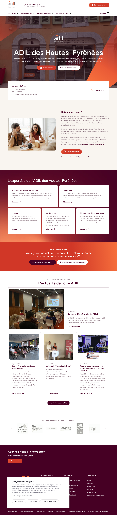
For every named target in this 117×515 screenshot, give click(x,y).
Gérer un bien (92, 493)
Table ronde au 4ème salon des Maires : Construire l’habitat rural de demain (92, 368)
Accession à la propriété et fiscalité (25, 190)
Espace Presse (41, 511)
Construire (91, 486)
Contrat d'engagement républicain (97, 511)
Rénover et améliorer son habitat (92, 213)
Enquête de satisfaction (27, 511)
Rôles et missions (73, 152)
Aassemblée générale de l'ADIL (83, 314)
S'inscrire (14, 461)
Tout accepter (19, 501)
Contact (50, 511)
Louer (89, 480)
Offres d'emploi (12, 511)
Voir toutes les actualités (58, 403)
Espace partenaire (100, 5)
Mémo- (70, 495)
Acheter (90, 483)
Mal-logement (51, 213)
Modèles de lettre (70, 492)
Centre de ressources (71, 485)
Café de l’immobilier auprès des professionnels (23, 367)
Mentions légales (60, 511)
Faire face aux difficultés (95, 496)
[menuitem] (104, 13)
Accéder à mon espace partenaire (73, 262)
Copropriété (67, 190)
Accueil (10, 20)
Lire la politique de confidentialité (22, 496)
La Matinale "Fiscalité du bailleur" (58, 366)
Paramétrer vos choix (49, 501)
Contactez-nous (48, 68)
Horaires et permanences (68, 68)
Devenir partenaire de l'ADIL (41, 262)
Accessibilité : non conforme (76, 511)
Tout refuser (33, 501)
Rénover (90, 489)
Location (15, 213)
